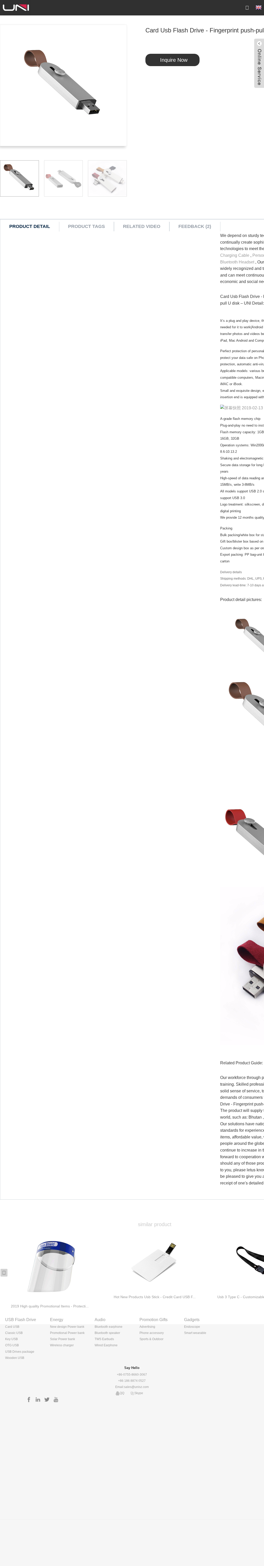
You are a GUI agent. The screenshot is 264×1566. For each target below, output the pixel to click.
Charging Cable (234, 255)
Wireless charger (62, 1345)
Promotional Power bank (67, 1333)
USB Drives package (19, 1351)
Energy (56, 1319)
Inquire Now (173, 60)
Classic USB (14, 1333)
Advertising (147, 1327)
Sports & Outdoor (151, 1339)
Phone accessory (151, 1333)
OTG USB (12, 1345)
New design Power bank (67, 1327)
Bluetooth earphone (108, 1327)
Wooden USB (14, 1358)
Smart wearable (195, 1333)
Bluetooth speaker (107, 1333)
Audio (100, 1319)
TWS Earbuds (104, 1339)
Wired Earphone (106, 1345)
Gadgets (192, 1319)
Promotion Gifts (153, 1319)
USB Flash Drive (20, 1319)
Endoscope (192, 1327)
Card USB (12, 1327)
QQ (122, 1393)
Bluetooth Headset (237, 262)
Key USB (11, 1339)
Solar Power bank (62, 1339)
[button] (4, 1273)
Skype (138, 1393)
